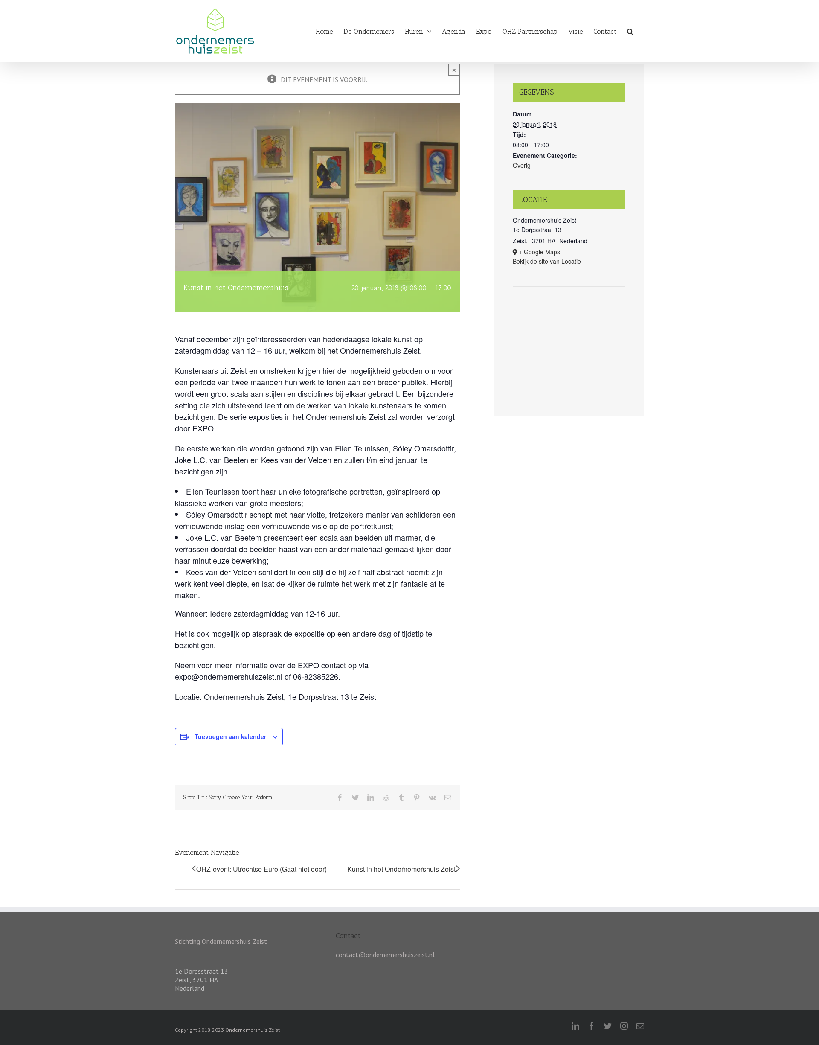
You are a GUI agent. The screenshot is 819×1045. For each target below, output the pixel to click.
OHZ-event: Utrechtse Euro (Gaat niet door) (261, 869)
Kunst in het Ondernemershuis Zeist (401, 869)
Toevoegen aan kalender (230, 736)
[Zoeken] (630, 30)
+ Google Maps (539, 251)
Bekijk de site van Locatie (547, 261)
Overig (522, 165)
